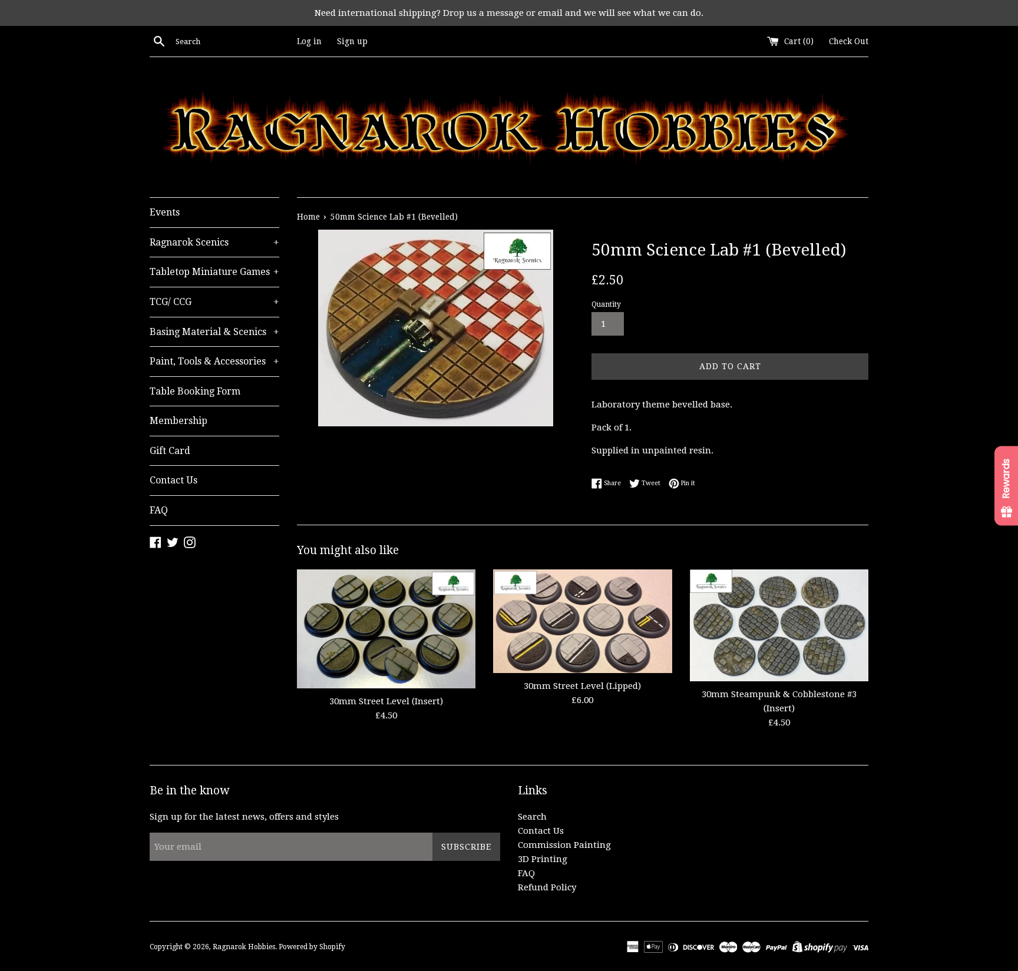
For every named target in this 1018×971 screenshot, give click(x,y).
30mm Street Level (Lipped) (582, 686)
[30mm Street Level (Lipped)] (582, 621)
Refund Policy (547, 887)
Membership (178, 420)
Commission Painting (564, 845)
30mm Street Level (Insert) (386, 701)
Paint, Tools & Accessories (214, 361)
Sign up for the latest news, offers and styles (244, 816)
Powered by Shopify (312, 947)
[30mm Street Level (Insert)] (386, 628)
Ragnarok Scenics (214, 242)
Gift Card (170, 450)
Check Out (848, 41)
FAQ (159, 510)
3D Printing (542, 859)
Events (165, 212)
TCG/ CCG (214, 301)
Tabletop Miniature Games (214, 271)
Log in (309, 41)
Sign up (352, 41)
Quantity (606, 304)
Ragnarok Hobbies (244, 947)
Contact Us (173, 480)
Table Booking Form (195, 391)
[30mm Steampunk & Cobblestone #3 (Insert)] (779, 625)
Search (532, 816)
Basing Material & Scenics (214, 331)
